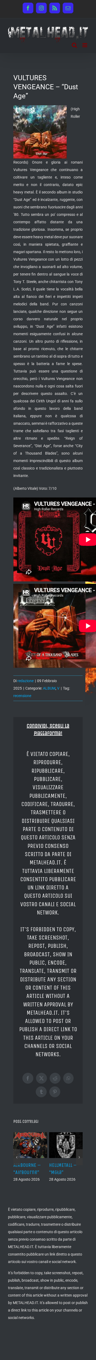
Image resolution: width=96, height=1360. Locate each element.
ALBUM (49, 688)
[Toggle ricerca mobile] (74, 45)
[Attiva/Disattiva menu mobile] (85, 45)
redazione (25, 681)
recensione (22, 696)
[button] (16, 1157)
